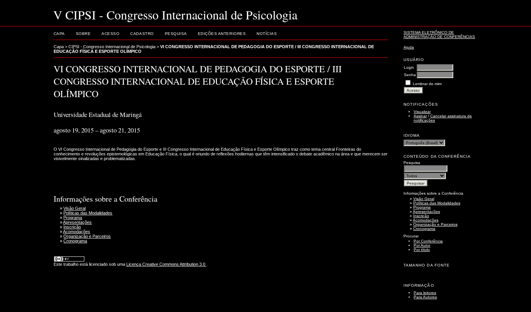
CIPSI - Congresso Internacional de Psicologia (111, 46)
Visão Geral (423, 199)
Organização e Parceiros (435, 224)
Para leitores (425, 293)
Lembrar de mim (427, 84)
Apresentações (426, 211)
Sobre (83, 33)
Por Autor (422, 245)
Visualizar (422, 112)
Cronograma (424, 229)
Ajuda (408, 47)
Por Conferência (428, 241)
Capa (59, 33)
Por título (422, 250)
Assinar (420, 116)
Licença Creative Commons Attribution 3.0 (166, 264)
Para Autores (425, 297)
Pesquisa (176, 33)
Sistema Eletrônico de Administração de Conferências (439, 34)
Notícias (267, 33)
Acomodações (425, 220)
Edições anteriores (222, 33)
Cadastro (142, 33)
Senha (410, 75)
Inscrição (421, 216)
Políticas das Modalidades (436, 203)
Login (409, 67)
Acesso (110, 33)
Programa (422, 207)
